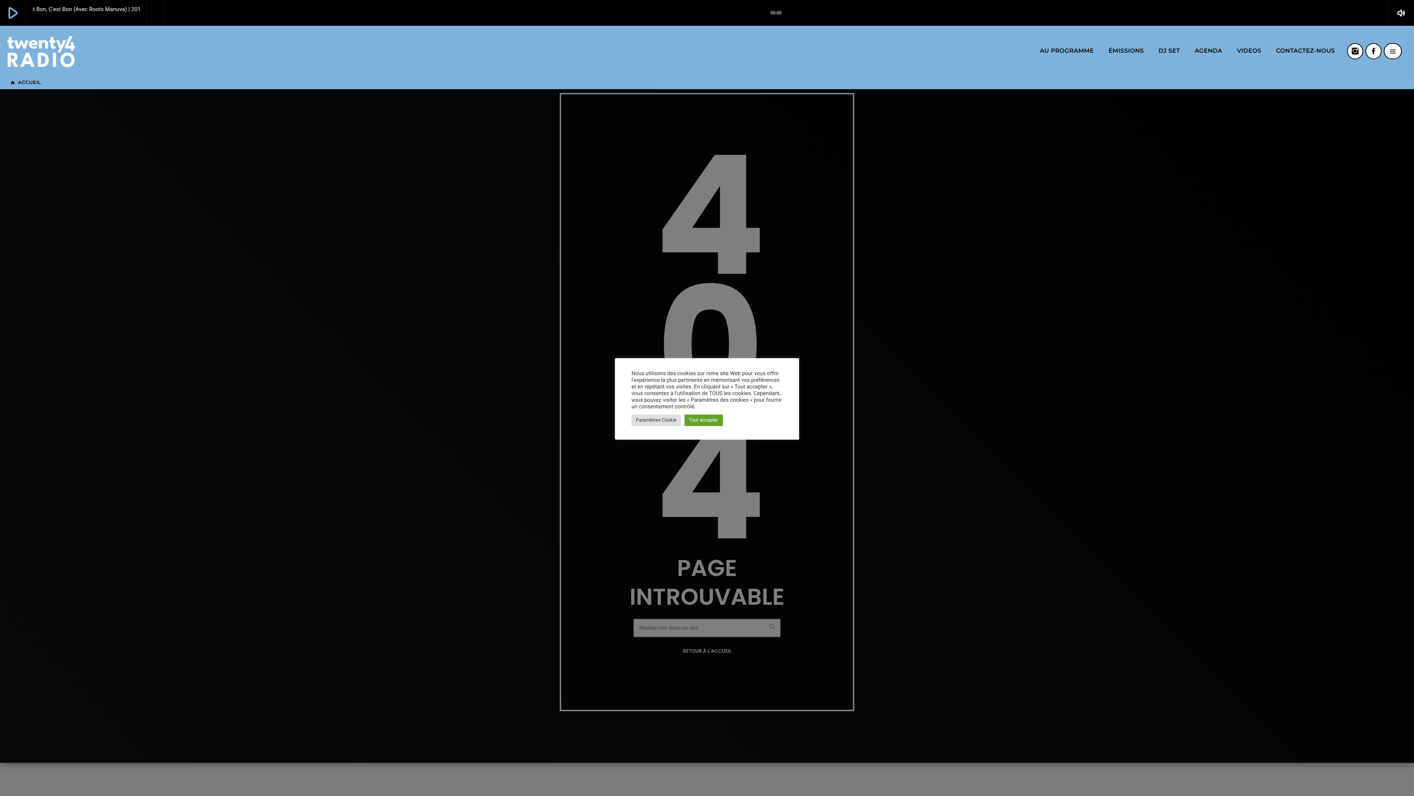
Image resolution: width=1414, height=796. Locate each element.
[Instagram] (1355, 51)
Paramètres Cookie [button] (656, 420)
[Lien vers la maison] (41, 51)
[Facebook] (1373, 51)
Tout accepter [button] (703, 420)
